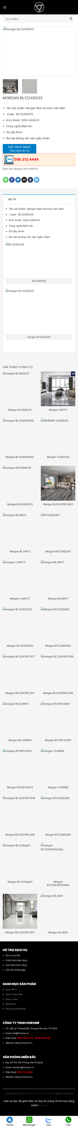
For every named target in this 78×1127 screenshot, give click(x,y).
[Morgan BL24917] (58, 577)
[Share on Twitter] (18, 180)
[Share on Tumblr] (30, 180)
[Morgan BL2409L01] (20, 388)
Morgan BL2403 (58, 932)
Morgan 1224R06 (58, 787)
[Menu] (5, 7)
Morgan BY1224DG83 (58, 645)
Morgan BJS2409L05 (20, 504)
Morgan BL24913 (20, 551)
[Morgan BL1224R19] (20, 719)
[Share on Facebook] (12, 180)
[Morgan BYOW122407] (58, 719)
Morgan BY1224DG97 (58, 551)
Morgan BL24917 (58, 598)
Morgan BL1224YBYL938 (58, 693)
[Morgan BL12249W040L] (20, 436)
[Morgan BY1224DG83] (58, 624)
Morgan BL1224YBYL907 (20, 932)
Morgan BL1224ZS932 (20, 645)
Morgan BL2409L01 (20, 409)
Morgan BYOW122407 (58, 740)
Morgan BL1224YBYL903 (58, 504)
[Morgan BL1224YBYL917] (20, 671)
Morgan (31, 208)
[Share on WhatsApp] (6, 180)
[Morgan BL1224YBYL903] (58, 483)
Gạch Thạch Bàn (14, 994)
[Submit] (71, 19)
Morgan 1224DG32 (58, 456)
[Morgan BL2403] (58, 911)
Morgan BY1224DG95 (58, 834)
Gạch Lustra (12, 999)
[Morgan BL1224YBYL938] (58, 671)
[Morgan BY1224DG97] (58, 530)
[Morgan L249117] (20, 577)
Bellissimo (11, 1004)
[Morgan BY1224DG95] (58, 813)
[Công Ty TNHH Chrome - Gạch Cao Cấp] (39, 7)
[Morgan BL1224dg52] (20, 860)
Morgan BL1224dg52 (20, 881)
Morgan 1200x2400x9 (26, 168)
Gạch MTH (11, 989)
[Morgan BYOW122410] (20, 766)
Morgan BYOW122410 (20, 787)
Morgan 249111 (58, 409)
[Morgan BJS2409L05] (20, 483)
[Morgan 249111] (58, 388)
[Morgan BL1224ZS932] (20, 624)
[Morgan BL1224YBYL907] (20, 911)
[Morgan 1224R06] (58, 766)
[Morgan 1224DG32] (58, 436)
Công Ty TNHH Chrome (38, 1093)
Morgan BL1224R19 (20, 740)
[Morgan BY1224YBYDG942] (58, 860)
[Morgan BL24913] (20, 530)
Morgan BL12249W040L (20, 456)
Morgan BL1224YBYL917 (20, 693)
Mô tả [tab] (12, 199)
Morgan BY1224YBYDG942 (58, 883)
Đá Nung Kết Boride (16, 1008)
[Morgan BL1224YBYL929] (20, 813)
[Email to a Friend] (24, 180)
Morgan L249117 (20, 598)
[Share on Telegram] (36, 180)
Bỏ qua (43, 1105)
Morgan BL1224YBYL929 (20, 834)
